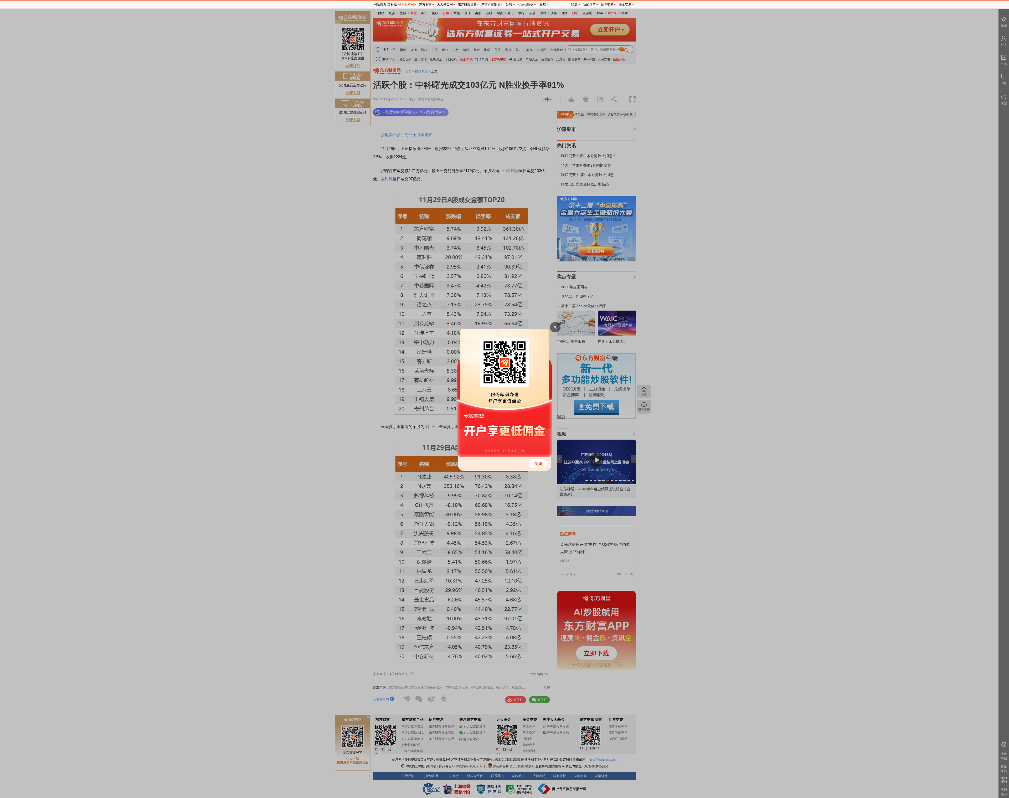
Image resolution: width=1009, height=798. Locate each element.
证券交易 (607, 4)
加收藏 (392, 4)
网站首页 (380, 4)
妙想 (509, 4)
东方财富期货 (490, 4)
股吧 (542, 4)
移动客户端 (406, 4)
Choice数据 (525, 4)
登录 (574, 4)
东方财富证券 (467, 4)
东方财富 (425, 4)
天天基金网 (445, 4)
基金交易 (625, 4)
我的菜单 (589, 4)
